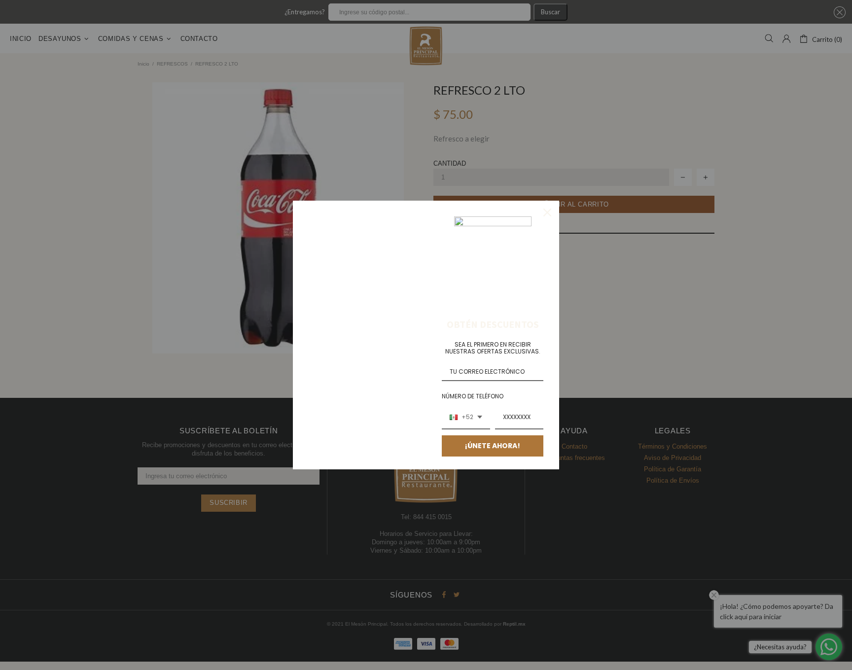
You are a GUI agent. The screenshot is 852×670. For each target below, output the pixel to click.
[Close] (547, 212)
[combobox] (466, 417)
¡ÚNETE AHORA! (492, 446)
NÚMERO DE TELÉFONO (472, 396)
